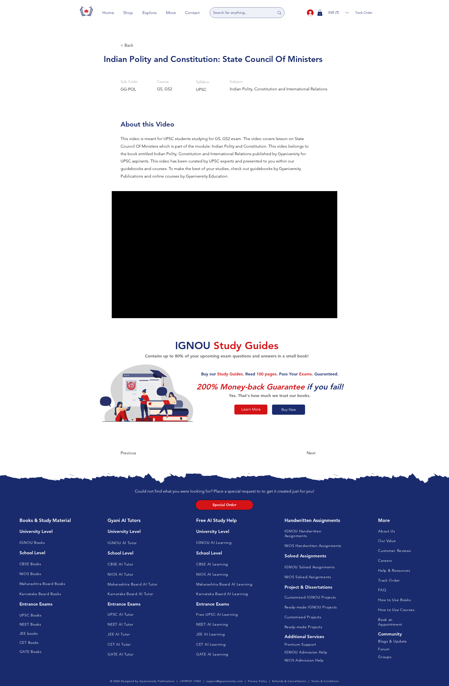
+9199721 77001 (190, 681)
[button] (128, 12)
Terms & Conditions (325, 681)
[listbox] (338, 12)
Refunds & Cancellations (289, 681)
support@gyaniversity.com (224, 681)
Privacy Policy (257, 681)
